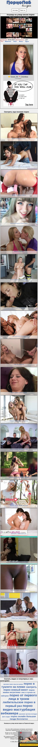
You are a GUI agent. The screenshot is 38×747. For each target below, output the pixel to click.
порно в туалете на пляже (18, 685)
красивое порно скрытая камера (13, 684)
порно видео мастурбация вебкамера (18, 709)
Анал (15, 41)
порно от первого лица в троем (22, 697)
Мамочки (8, 41)
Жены (21, 41)
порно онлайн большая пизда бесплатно (23, 717)
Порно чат (22, 10)
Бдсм (27, 41)
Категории (15, 10)
